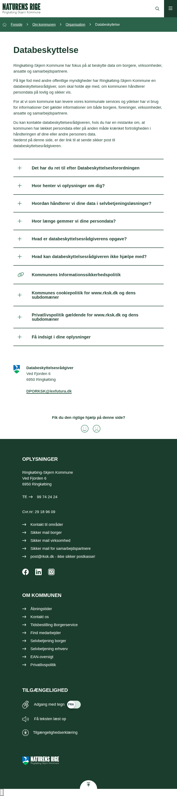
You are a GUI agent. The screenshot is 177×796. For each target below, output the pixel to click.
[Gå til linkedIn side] (38, 572)
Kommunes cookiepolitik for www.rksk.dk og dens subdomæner (84, 295)
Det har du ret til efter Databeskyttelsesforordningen (85, 168)
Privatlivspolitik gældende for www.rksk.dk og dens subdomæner (85, 317)
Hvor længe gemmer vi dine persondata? (74, 221)
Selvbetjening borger (48, 641)
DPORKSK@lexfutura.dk (49, 391)
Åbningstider (41, 609)
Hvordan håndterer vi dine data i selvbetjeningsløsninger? (91, 203)
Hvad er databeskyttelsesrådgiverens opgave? (79, 238)
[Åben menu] (170, 8)
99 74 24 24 (47, 497)
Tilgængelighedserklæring (55, 732)
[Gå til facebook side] (25, 572)
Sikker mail (39, 548)
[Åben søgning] (156, 9)
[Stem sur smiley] (94, 428)
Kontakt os (39, 617)
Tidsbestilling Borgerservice (54, 625)
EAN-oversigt (41, 657)
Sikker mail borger (46, 532)
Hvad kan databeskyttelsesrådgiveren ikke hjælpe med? (89, 256)
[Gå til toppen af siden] (88, 784)
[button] (1, 792)
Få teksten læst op (49, 719)
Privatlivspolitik (43, 665)
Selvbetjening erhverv (49, 649)
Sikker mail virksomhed (50, 540)
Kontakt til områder (46, 524)
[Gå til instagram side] (51, 572)
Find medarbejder (45, 633)
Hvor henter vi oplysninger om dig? (68, 185)
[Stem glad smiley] (82, 428)
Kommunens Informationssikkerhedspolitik (76, 274)
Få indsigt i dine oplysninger (61, 337)
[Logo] (21, 8)
